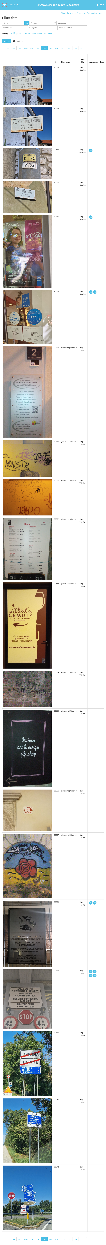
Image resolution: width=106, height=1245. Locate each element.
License (101, 13)
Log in (101, 4)
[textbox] (72, 23)
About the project (68, 13)
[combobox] (43, 23)
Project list (81, 13)
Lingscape (13, 4)
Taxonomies (92, 13)
